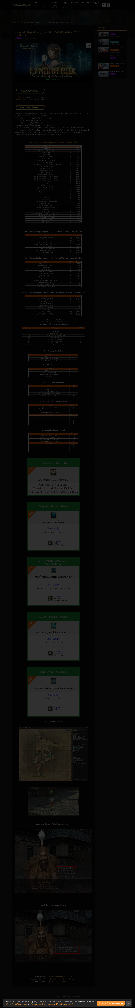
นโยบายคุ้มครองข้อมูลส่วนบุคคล (16, 1004)
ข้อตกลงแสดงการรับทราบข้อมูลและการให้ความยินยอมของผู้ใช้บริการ (53, 1004)
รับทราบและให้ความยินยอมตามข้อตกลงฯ (111, 1003)
